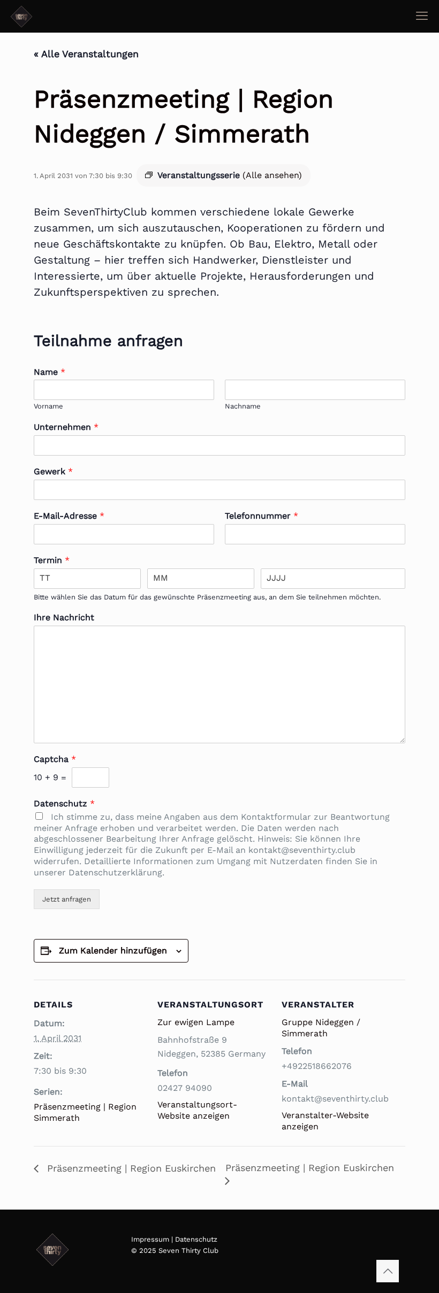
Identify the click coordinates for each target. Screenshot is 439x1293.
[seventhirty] (21, 16)
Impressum (150, 1239)
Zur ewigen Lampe (195, 1022)
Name (49, 372)
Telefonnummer (261, 516)
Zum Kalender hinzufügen (113, 950)
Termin (52, 560)
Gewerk (53, 471)
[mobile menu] (422, 16)
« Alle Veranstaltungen (86, 53)
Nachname (243, 406)
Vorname (48, 406)
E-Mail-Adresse (69, 516)
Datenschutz (64, 803)
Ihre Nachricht (64, 617)
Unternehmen (66, 427)
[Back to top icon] (387, 1271)
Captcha (55, 759)
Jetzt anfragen (66, 899)
